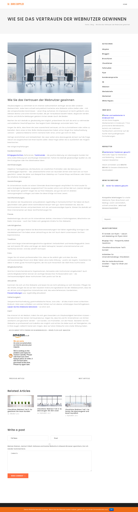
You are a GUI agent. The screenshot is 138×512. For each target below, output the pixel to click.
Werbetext (106, 96)
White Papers (107, 101)
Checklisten (107, 63)
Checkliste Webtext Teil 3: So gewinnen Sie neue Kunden (20, 410)
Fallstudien (107, 68)
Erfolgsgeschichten (15, 155)
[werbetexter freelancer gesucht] (116, 152)
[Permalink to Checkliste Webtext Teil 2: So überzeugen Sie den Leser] (49, 401)
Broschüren (107, 59)
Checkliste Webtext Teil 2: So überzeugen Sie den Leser (49, 410)
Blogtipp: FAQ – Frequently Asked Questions (115, 242)
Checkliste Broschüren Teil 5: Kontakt (114, 248)
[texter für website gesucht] (116, 186)
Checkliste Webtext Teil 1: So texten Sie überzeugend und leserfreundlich (77, 411)
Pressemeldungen (15, 293)
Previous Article (16, 378)
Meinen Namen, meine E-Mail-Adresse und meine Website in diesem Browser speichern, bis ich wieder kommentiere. (48, 447)
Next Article (84, 378)
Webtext (105, 87)
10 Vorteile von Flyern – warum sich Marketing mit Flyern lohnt (115, 235)
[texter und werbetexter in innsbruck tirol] (116, 116)
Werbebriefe (107, 91)
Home (125, 4)
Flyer (104, 73)
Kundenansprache (110, 77)
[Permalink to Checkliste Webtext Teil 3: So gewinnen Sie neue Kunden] (21, 401)
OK (111, 509)
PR (103, 82)
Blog (92, 25)
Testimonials (39, 155)
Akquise (105, 49)
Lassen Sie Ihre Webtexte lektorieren (22, 307)
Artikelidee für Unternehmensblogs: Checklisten (115, 255)
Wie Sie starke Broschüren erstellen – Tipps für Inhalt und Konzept (114, 263)
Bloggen (105, 54)
